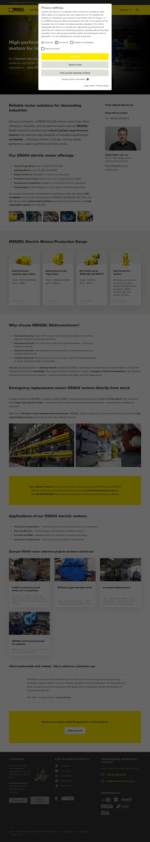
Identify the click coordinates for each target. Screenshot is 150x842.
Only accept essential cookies (75, 72)
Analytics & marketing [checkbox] (83, 42)
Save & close (75, 64)
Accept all (75, 56)
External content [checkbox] (52, 48)
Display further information (74, 79)
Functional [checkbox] (63, 42)
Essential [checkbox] (49, 42)
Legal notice (89, 85)
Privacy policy (102, 85)
